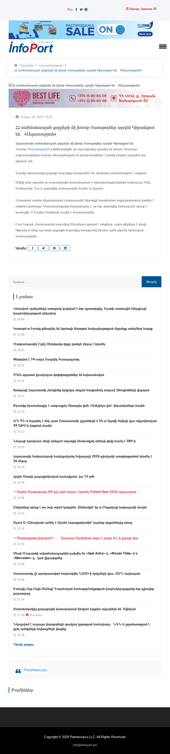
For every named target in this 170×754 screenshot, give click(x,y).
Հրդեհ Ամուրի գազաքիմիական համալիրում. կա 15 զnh (53, 476)
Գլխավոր (26, 65)
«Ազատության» (38, 149)
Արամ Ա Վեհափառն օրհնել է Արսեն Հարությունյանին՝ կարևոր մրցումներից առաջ (72, 522)
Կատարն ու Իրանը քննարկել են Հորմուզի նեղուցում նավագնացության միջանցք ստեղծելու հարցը (83, 328)
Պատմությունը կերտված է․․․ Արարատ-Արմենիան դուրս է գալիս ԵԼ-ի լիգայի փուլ (77, 538)
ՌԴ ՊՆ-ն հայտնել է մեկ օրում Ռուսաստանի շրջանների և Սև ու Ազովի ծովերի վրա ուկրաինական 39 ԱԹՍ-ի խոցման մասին (85, 423)
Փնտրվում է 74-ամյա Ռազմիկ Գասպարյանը (46, 359)
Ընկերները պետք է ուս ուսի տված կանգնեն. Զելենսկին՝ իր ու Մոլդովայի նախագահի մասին (80, 507)
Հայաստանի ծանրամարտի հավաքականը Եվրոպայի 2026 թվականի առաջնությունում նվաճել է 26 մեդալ (82, 458)
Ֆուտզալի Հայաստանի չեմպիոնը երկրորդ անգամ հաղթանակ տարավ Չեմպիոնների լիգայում (81, 390)
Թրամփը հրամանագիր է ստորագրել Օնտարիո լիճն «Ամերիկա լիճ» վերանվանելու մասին (79, 405)
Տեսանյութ (36, 615)
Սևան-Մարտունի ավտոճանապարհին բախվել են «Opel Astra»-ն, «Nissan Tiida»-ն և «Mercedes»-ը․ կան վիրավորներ (75, 555)
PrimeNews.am (35, 670)
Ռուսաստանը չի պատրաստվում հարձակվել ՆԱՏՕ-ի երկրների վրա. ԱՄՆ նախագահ (76, 573)
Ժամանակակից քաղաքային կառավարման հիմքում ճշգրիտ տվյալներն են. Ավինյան (74, 608)
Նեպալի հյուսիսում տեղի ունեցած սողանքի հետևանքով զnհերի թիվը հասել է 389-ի (74, 441)
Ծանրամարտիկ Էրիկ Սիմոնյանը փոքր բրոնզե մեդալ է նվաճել (59, 344)
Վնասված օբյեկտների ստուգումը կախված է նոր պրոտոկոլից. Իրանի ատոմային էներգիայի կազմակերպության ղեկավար (80, 311)
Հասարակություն (51, 65)
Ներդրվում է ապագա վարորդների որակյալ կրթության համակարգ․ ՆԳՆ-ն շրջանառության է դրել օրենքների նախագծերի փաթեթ (81, 626)
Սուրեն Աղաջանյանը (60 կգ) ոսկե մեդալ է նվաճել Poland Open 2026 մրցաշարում (76, 491)
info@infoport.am (85, 745)
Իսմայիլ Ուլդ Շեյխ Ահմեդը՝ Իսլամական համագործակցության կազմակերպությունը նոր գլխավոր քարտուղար (83, 591)
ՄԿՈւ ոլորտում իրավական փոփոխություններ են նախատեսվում (58, 374)
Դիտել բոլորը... (24, 644)
